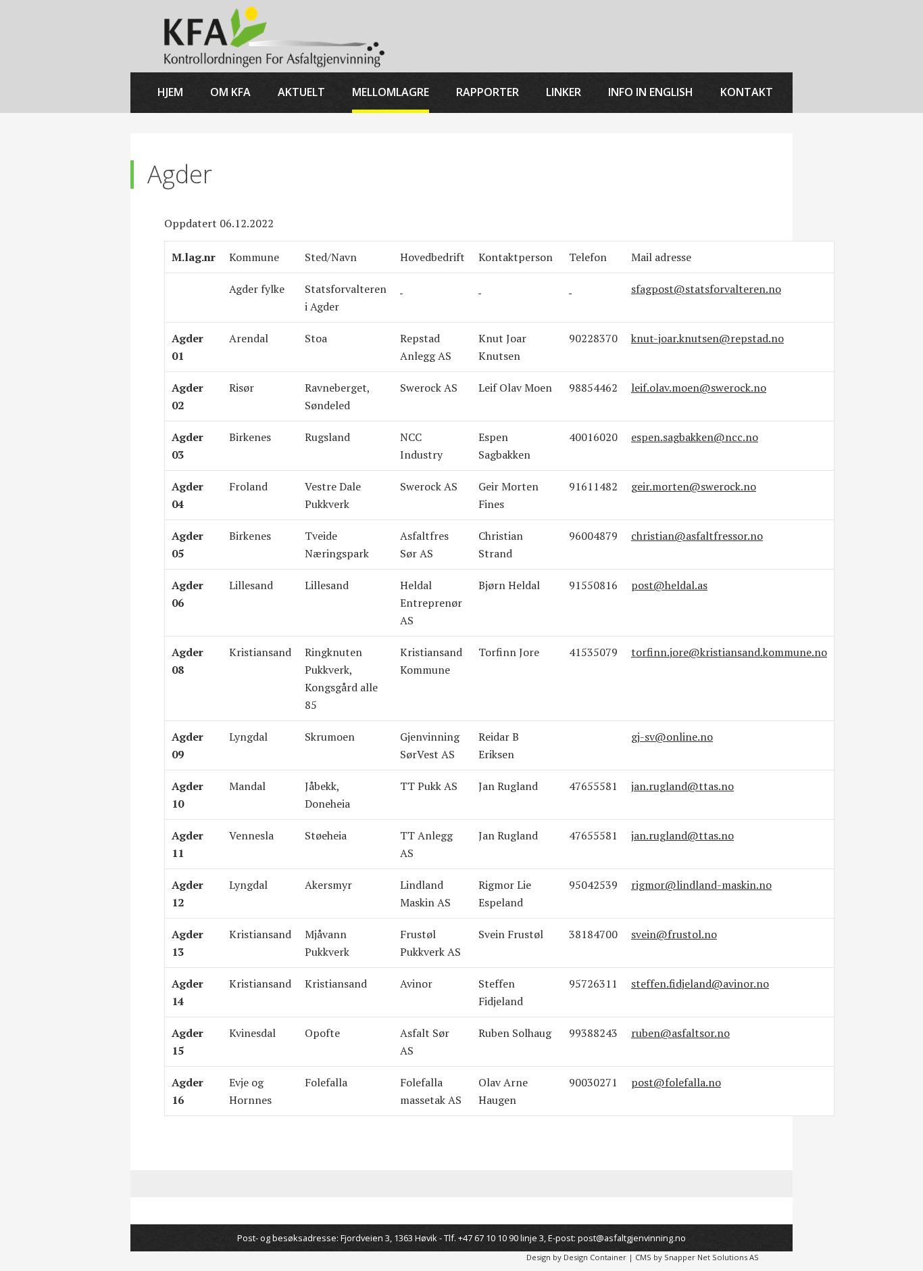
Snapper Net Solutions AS (711, 1257)
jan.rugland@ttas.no (682, 786)
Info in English (650, 92)
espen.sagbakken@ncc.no (694, 437)
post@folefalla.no (676, 1082)
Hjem (170, 92)
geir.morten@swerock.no (693, 486)
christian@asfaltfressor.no (697, 535)
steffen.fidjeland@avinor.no (700, 983)
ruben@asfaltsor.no (680, 1032)
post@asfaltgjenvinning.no (632, 1238)
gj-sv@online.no (672, 736)
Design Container (595, 1257)
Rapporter (487, 92)
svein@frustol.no (674, 934)
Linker (563, 92)
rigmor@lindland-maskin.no (701, 884)
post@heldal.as (669, 585)
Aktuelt (301, 92)
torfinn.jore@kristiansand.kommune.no (729, 652)
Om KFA (230, 92)
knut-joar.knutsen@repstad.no (707, 338)
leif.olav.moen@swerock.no (698, 387)
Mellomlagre (390, 92)
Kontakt (746, 92)
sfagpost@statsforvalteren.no (706, 288)
